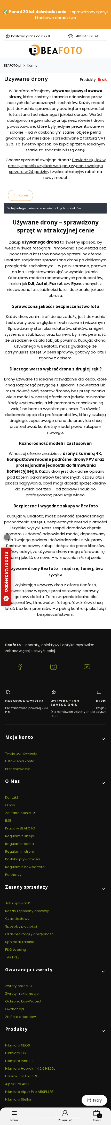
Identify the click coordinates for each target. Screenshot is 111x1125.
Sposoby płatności (21, 926)
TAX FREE (12, 957)
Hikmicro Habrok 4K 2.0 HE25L (30, 1068)
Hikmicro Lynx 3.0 (19, 1060)
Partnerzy (13, 874)
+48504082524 (86, 36)
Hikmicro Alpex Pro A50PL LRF (29, 1091)
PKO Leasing (15, 949)
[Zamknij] (7, 537)
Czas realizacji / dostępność (29, 934)
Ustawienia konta (20, 761)
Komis (32, 65)
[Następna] (105, 14)
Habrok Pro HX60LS (21, 1076)
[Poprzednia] (5, 14)
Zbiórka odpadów (20, 1016)
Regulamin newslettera (25, 866)
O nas (10, 805)
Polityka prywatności (22, 859)
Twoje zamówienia (21, 753)
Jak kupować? (17, 903)
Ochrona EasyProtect (23, 1001)
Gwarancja (14, 1009)
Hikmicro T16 (15, 1053)
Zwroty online (17, 985)
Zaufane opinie (18, 812)
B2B (8, 820)
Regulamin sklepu (20, 836)
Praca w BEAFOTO (20, 828)
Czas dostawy (17, 918)
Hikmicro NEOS (17, 1045)
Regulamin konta (19, 843)
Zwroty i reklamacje (22, 993)
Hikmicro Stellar (18, 1099)
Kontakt (11, 797)
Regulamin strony (20, 851)
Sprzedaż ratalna (20, 941)
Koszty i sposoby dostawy (27, 910)
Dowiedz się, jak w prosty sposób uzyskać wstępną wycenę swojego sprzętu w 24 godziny (57, 165)
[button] (55, 739)
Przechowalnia (17, 768)
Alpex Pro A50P (17, 1083)
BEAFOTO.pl (12, 65)
